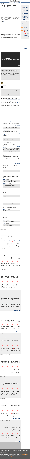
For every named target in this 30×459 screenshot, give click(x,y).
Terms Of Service (9, 450)
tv (5, 3)
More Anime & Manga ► (17, 310)
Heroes (3, 21)
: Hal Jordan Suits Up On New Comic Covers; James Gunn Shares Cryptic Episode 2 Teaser (25, 16)
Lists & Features (16, 2)
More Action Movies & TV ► (16, 418)
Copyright (20, 450)
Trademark (23, 450)
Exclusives (12, 2)
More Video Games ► (17, 331)
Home (1, 3)
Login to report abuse (17, 125)
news (3, 3)
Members (19, 2)
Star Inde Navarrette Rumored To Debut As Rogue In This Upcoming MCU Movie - (25, 10)
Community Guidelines (14, 450)
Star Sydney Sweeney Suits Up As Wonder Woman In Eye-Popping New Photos (25, 13)
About (6, 450)
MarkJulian (3, 85)
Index (2, 450)
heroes (9, 3)
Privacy (18, 450)
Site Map (5, 450)
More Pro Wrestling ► (17, 441)
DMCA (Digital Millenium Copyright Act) (12, 99)
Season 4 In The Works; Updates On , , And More (25, 18)
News (10, 2)
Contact (25, 450)
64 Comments (11, 119)
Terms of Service (15, 101)
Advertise (27, 450)
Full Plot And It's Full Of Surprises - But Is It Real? (25, 8)
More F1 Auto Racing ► (17, 396)
